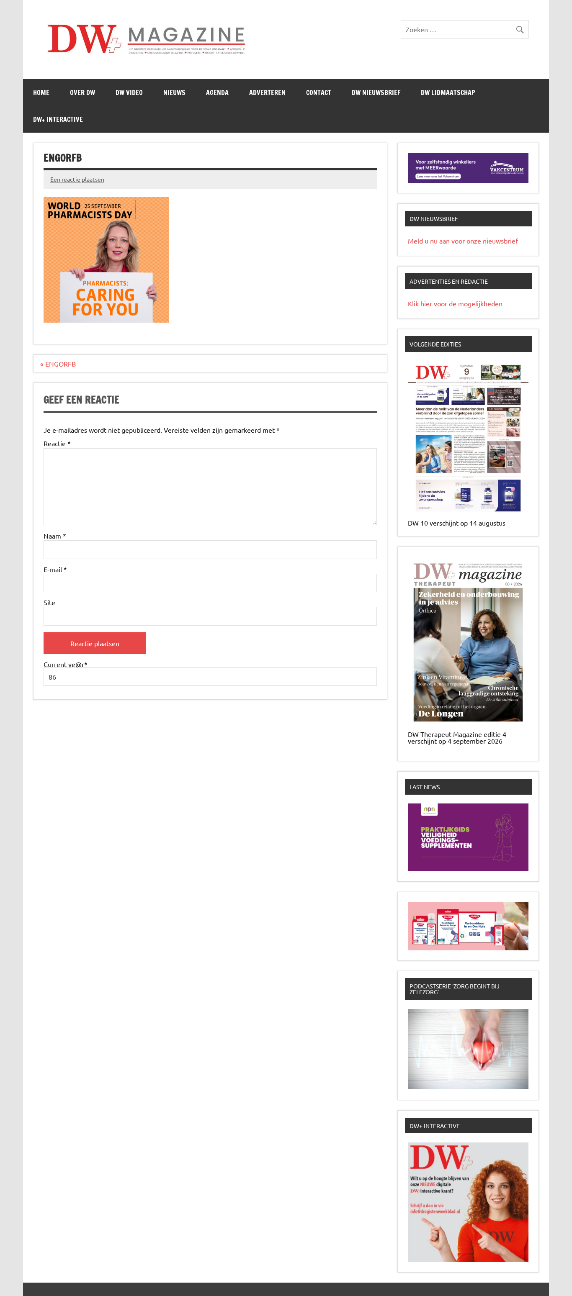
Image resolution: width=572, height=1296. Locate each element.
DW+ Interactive (58, 119)
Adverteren (267, 92)
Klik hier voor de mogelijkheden (455, 303)
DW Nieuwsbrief (376, 92)
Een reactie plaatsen (77, 179)
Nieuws (174, 92)
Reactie (57, 443)
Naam (55, 535)
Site (49, 602)
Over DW (82, 92)
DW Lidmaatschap (448, 92)
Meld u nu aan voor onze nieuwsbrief (463, 240)
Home (41, 92)
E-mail (55, 569)
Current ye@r (66, 664)
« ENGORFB (58, 363)
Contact (318, 92)
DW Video (129, 92)
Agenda (217, 92)
